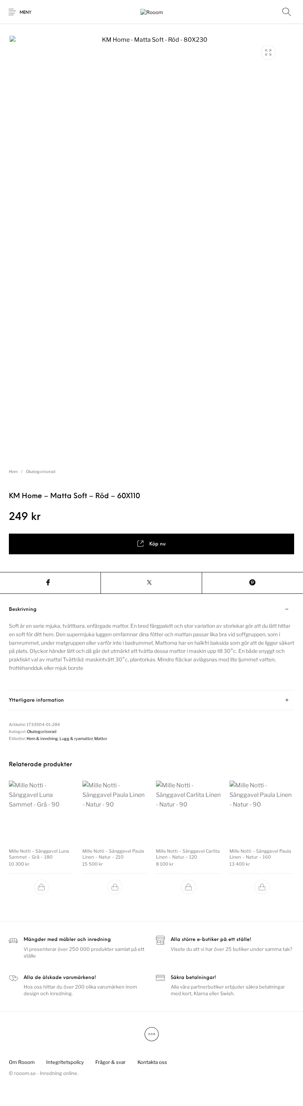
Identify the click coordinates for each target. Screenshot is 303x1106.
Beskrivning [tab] (23, 609)
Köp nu (157, 544)
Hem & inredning (42, 738)
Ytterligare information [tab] (36, 700)
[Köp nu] (41, 887)
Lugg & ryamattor (76, 738)
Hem (13, 471)
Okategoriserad (40, 471)
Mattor (100, 738)
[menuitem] (21, 1062)
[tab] (151, 645)
